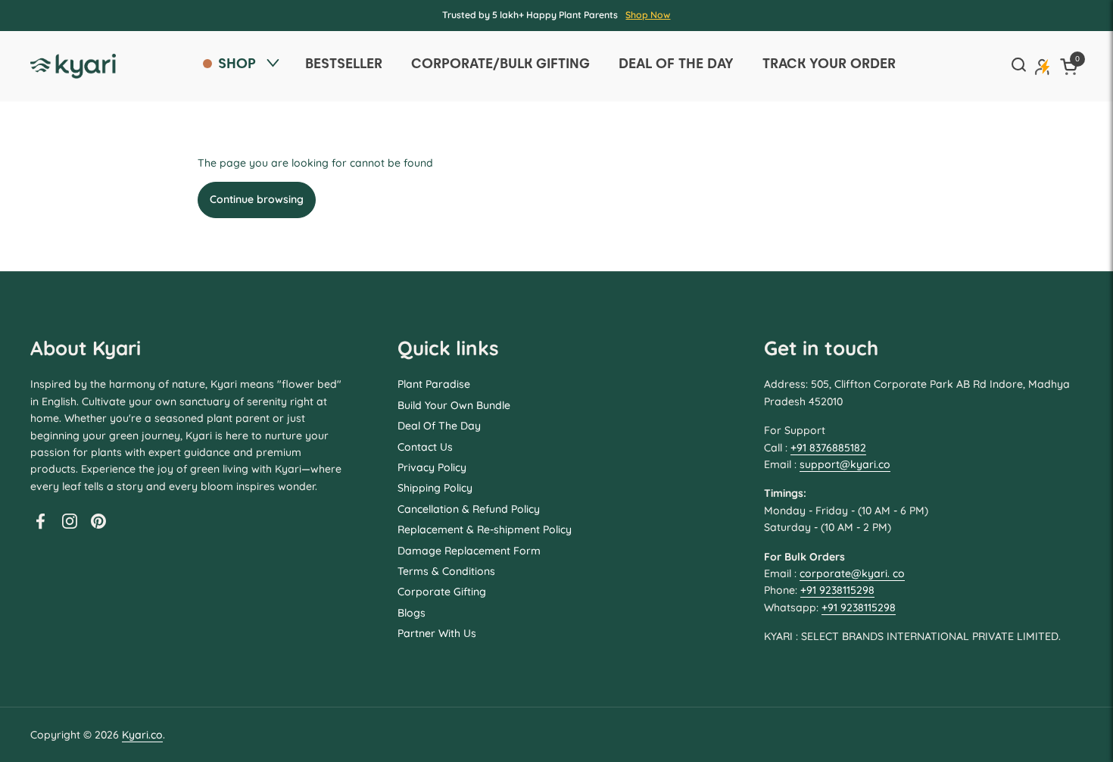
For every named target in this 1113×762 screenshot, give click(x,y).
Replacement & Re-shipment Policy (485, 529)
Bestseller (343, 63)
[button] (1071, 66)
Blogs (412, 613)
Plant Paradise (434, 384)
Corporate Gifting (442, 591)
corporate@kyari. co (852, 573)
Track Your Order (829, 63)
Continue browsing (257, 199)
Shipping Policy (435, 488)
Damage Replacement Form (469, 550)
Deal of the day (676, 63)
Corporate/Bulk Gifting (500, 63)
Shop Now (647, 14)
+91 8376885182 (828, 447)
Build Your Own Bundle (454, 405)
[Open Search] (1018, 65)
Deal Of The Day (439, 426)
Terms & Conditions (446, 571)
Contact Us (425, 447)
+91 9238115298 (837, 590)
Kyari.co (142, 735)
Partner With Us (437, 633)
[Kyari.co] (73, 66)
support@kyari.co (845, 464)
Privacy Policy (432, 467)
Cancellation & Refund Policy (469, 509)
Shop (237, 63)
